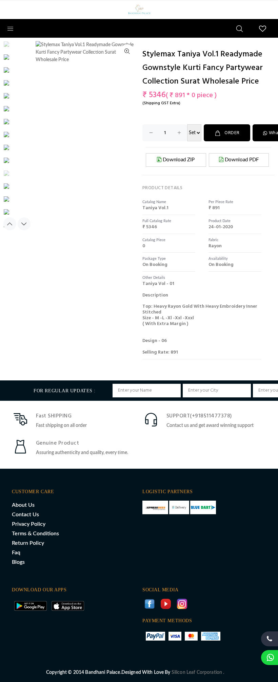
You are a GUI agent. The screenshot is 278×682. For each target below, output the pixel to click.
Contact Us (25, 514)
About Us (23, 505)
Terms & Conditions (35, 533)
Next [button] (24, 223)
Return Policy (28, 543)
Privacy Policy (28, 524)
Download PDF (241, 159)
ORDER (231, 133)
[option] (13, 47)
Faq (16, 552)
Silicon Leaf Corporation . (198, 672)
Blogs (18, 562)
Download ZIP (178, 159)
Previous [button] (9, 223)
